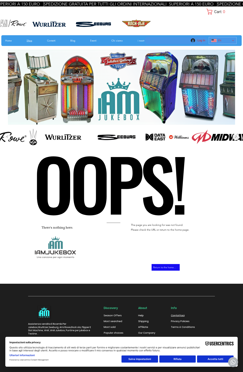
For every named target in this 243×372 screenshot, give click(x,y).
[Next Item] (236, 137)
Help (141, 315)
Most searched (113, 321)
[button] (220, 12)
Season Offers (113, 315)
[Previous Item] (7, 137)
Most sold (110, 327)
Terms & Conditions (183, 327)
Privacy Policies (180, 321)
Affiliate (143, 327)
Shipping (143, 321)
